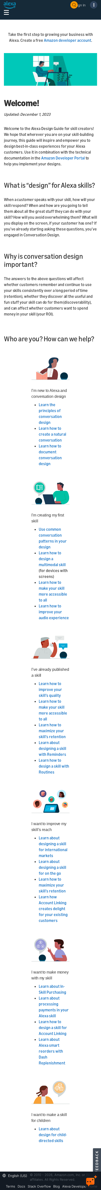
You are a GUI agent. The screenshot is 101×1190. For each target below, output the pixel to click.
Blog (56, 1186)
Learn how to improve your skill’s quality (50, 689)
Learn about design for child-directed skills (53, 1134)
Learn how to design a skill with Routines (54, 766)
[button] (16, 1175)
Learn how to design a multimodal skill (52, 558)
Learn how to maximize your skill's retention (52, 730)
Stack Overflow (39, 1186)
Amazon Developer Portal (63, 158)
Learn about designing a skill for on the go (52, 867)
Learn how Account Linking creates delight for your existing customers (53, 908)
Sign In (80, 5)
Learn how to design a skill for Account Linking (53, 1027)
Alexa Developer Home (79, 1186)
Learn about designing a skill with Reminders (52, 748)
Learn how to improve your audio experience (54, 611)
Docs (21, 1186)
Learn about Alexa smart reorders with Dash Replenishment (52, 1051)
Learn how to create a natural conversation (52, 434)
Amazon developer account (67, 40)
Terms (10, 1186)
